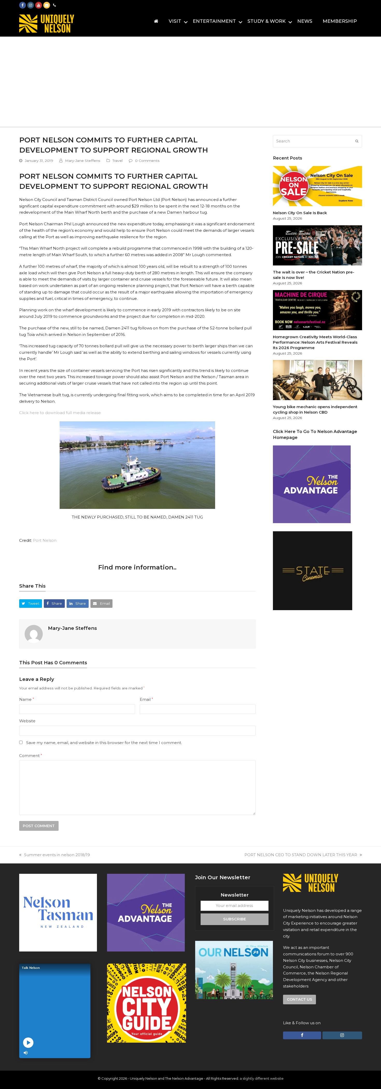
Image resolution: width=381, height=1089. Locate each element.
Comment (30, 755)
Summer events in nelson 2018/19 (57, 854)
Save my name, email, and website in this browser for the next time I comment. (104, 742)
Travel (117, 160)
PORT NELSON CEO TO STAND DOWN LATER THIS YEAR (300, 854)
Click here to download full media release (60, 412)
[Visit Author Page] (34, 633)
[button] (30, 603)
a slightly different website (262, 1078)
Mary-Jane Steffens (82, 160)
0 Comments (147, 160)
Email (146, 699)
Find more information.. (137, 567)
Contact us (299, 999)
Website (27, 720)
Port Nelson (45, 540)
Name (26, 699)
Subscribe (234, 919)
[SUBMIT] (356, 141)
